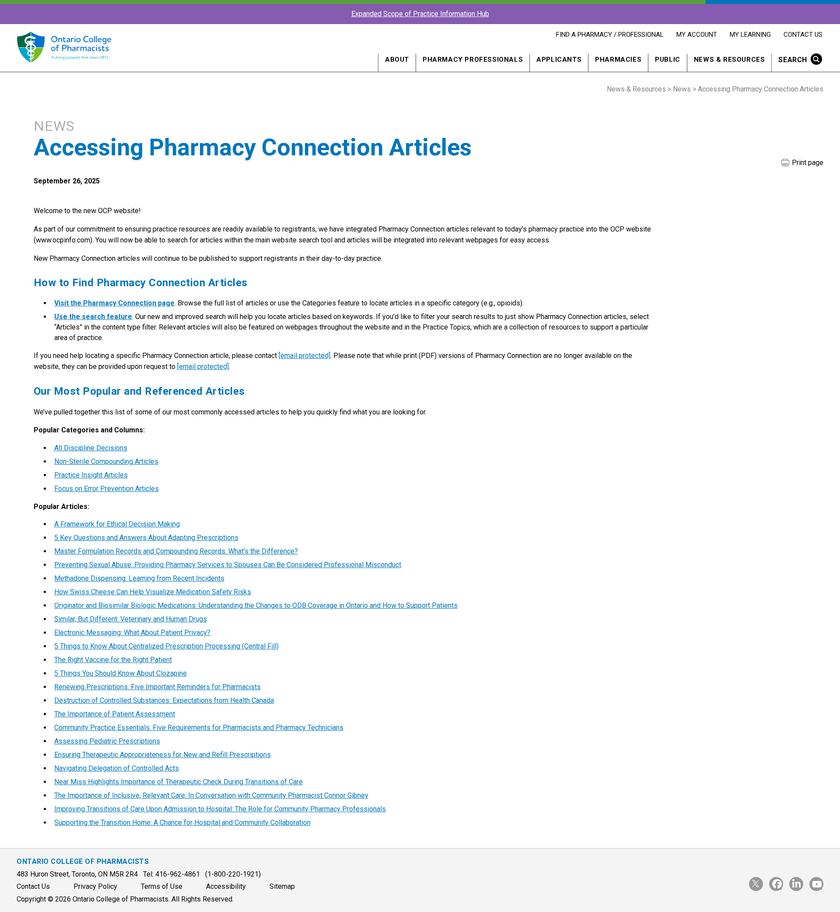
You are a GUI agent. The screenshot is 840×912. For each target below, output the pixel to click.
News (682, 89)
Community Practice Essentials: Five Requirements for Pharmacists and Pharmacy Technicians (198, 727)
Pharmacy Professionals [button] (473, 59)
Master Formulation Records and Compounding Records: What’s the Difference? (176, 551)
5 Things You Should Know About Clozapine (120, 673)
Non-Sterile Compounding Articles (106, 461)
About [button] (397, 59)
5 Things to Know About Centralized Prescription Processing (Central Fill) (166, 646)
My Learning (750, 35)
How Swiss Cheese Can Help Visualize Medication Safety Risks (152, 592)
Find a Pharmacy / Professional (610, 35)
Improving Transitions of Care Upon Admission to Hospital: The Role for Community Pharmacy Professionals (220, 809)
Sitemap (282, 886)
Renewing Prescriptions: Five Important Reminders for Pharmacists (157, 687)
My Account (696, 35)
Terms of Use (161, 886)
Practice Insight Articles (91, 475)
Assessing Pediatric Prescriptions (107, 741)
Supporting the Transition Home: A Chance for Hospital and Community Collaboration (182, 822)
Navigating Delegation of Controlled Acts (116, 768)
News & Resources (636, 89)
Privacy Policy (95, 886)
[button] (797, 60)
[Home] (64, 67)
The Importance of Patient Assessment (114, 714)
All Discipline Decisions (90, 448)
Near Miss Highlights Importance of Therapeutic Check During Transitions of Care (178, 782)
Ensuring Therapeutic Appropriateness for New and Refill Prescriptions (162, 755)
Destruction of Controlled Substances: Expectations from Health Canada (164, 700)
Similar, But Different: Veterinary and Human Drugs (130, 619)
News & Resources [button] (729, 59)
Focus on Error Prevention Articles (106, 488)
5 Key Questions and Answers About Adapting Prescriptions (146, 537)
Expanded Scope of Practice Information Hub (420, 14)
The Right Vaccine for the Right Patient (113, 660)
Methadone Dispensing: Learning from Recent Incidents (139, 578)
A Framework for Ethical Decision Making (117, 524)
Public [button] (667, 59)
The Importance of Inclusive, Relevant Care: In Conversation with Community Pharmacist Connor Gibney (211, 795)
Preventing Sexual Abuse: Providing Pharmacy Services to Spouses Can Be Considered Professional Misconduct (227, 565)
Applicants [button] (558, 59)
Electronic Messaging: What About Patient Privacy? (132, 632)
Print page (806, 163)
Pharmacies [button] (618, 59)
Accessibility (226, 886)
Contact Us (802, 35)
